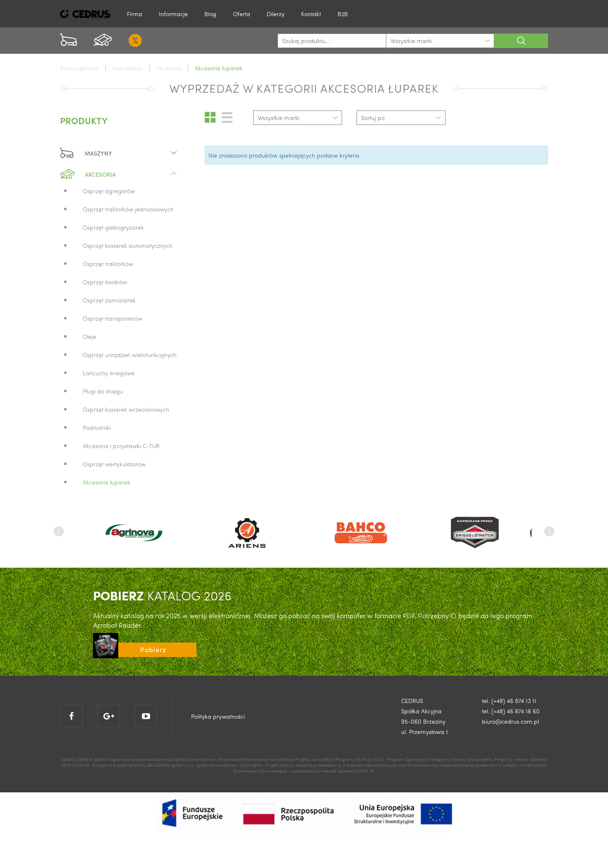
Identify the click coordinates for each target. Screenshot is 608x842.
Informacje (173, 14)
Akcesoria (100, 174)
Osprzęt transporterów (112, 318)
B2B (343, 14)
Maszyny (98, 153)
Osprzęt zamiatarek (109, 300)
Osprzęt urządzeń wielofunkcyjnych (130, 354)
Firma (134, 14)
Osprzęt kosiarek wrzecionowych (126, 409)
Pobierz (153, 649)
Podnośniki (97, 427)
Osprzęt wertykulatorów (114, 464)
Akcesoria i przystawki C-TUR (121, 445)
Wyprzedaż (127, 68)
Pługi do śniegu (103, 391)
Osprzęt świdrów (105, 282)
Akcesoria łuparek (106, 482)
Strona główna (79, 68)
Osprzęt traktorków (108, 263)
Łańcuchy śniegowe (109, 373)
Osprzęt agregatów (109, 191)
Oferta (241, 14)
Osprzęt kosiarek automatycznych (127, 245)
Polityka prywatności (218, 716)
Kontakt (311, 14)
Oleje (89, 336)
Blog (210, 14)
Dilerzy (276, 14)
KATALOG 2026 (162, 595)
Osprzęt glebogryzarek (113, 227)
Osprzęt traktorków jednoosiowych (128, 209)
